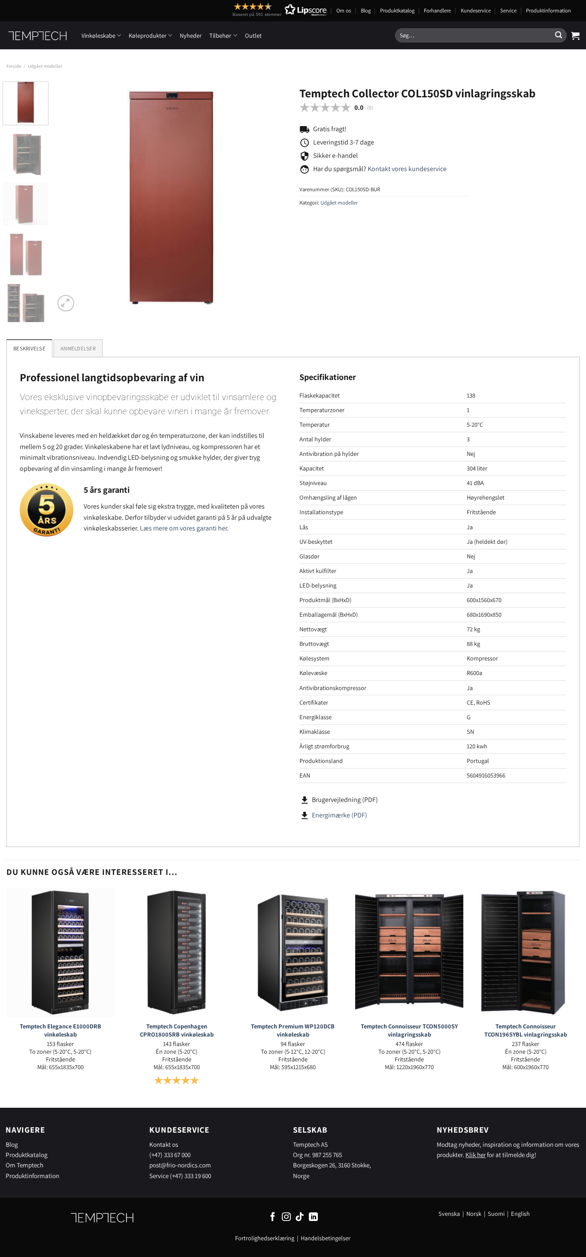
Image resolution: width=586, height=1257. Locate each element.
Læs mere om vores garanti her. (184, 528)
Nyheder (191, 35)
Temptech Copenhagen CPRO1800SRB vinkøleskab (177, 1030)
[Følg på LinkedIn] (313, 1217)
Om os (343, 10)
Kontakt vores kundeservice (407, 168)
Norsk (474, 1213)
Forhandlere (437, 10)
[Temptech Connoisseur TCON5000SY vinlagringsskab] (409, 952)
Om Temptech (24, 1165)
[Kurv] (575, 35)
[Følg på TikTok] (299, 1217)
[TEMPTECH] (37, 35)
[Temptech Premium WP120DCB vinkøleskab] (293, 952)
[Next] (271, 198)
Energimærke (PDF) (339, 815)
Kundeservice (476, 10)
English (520, 1213)
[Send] (558, 35)
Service (508, 10)
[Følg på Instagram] (286, 1217)
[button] (263, 9)
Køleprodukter (147, 35)
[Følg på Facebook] (272, 1217)
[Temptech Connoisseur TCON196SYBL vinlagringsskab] (525, 952)
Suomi (496, 1213)
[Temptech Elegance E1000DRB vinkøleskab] (60, 952)
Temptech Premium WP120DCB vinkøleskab (293, 1030)
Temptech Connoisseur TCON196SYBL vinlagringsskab (525, 1030)
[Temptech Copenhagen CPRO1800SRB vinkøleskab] (177, 952)
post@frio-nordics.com (180, 1165)
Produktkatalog (397, 10)
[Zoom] (65, 303)
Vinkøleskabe (98, 35)
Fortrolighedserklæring (264, 1238)
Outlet (253, 35)
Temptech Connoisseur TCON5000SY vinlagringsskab (409, 1030)
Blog (366, 10)
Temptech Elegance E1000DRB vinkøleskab (60, 1030)
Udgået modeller (45, 66)
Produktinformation (548, 10)
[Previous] (70, 198)
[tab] (78, 348)
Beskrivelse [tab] (29, 348)
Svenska (449, 1213)
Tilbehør (220, 35)
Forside (13, 66)
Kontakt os (163, 1144)
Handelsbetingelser (325, 1238)
